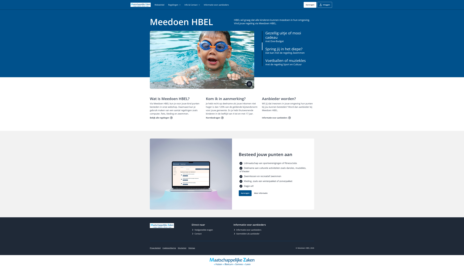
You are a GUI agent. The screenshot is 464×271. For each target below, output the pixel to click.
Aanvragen (310, 5)
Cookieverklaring (169, 248)
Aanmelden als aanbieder (248, 233)
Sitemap (191, 248)
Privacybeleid (155, 248)
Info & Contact (191, 4)
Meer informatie (261, 193)
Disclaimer (182, 248)
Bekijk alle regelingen (159, 117)
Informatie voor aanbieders (216, 4)
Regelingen (173, 4)
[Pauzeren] (249, 84)
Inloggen (326, 5)
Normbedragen (213, 117)
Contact (198, 233)
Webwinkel (159, 4)
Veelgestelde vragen (204, 230)
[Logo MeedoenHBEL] (140, 5)
